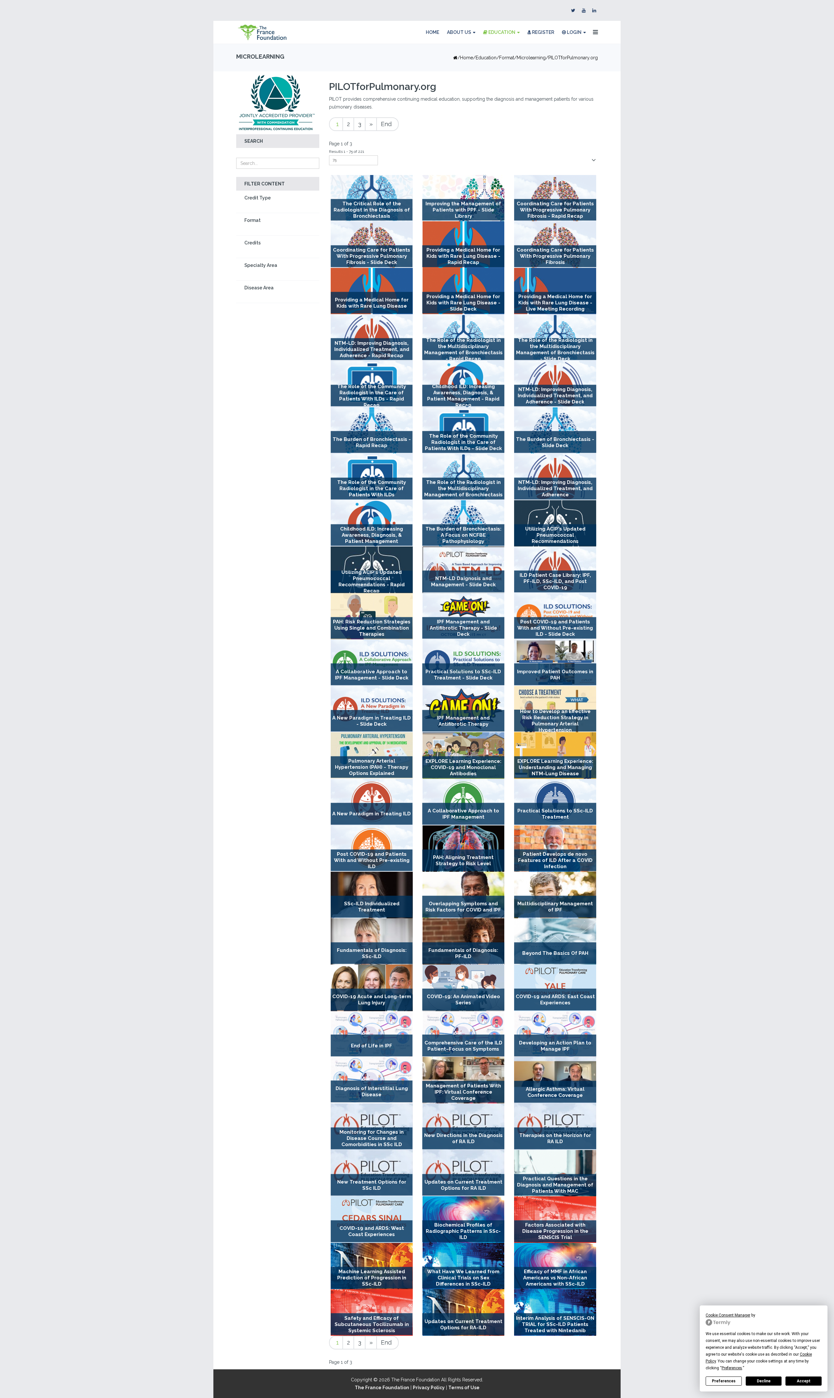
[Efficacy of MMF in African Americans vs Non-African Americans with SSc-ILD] (555, 1266)
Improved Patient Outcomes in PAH (555, 674)
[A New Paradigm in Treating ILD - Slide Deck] (372, 709)
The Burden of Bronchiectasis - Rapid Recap (372, 442)
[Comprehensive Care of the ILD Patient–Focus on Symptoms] (464, 1034)
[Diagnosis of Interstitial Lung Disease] (372, 1080)
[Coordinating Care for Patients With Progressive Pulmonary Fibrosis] (555, 244)
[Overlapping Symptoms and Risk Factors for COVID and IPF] (464, 895)
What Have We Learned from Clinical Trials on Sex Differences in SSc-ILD (463, 1278)
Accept (804, 1381)
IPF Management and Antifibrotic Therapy (463, 721)
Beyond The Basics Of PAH (555, 953)
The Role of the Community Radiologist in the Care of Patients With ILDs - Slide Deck (463, 442)
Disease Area (259, 287)
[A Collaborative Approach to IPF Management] (464, 802)
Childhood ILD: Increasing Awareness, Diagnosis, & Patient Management (371, 535)
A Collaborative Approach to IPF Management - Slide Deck (372, 674)
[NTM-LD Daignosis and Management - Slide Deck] (464, 569)
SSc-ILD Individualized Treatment (371, 907)
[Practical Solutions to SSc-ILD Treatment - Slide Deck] (464, 662)
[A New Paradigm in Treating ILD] (372, 802)
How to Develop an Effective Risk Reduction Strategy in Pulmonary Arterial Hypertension (555, 720)
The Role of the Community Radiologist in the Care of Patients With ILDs (371, 489)
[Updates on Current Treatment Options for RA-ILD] (464, 1312)
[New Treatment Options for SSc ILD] (372, 1173)
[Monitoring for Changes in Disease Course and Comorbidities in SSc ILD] (372, 1126)
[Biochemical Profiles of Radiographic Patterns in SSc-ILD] (464, 1219)
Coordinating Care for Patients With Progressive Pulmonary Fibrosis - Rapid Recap (555, 210)
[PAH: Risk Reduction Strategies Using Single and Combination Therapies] (372, 616)
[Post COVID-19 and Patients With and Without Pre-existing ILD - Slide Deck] (555, 616)
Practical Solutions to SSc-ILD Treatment (555, 814)
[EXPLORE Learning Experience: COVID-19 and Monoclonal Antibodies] (464, 755)
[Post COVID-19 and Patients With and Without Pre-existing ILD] (372, 848)
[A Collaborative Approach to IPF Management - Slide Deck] (372, 662)
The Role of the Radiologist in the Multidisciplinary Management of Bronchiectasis (463, 489)
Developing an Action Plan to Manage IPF (555, 1046)
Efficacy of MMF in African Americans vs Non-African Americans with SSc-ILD (555, 1278)
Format (252, 220)
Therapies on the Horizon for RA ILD (555, 1138)
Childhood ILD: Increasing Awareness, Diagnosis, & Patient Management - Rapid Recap (463, 396)
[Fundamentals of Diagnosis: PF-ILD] (464, 941)
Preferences (724, 1381)
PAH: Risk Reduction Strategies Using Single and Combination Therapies (371, 628)
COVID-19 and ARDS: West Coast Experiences (371, 1231)
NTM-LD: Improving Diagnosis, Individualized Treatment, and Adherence (555, 489)
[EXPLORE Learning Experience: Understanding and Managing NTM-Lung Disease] (555, 755)
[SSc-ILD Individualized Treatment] (372, 895)
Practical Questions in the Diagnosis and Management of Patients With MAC (555, 1185)
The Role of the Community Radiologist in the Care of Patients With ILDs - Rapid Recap (371, 396)
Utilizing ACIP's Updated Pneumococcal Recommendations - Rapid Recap (371, 581)
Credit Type (257, 197)
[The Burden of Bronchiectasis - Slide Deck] (555, 430)
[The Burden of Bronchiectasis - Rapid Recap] (372, 430)
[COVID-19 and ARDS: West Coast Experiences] (372, 1219)
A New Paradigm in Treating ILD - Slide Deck (371, 721)
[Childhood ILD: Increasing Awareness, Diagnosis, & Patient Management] (372, 523)
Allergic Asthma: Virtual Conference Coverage (555, 1092)
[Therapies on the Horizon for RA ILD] (555, 1126)
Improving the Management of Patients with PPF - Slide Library (463, 210)
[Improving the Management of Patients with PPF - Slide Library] (464, 198)
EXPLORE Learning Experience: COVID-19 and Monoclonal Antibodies (463, 767)
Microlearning (531, 57)
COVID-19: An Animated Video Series (463, 1000)
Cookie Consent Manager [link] (728, 1315)
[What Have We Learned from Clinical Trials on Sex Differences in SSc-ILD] (464, 1266)
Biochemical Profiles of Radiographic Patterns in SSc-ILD (463, 1231)
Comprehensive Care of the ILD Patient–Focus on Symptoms (463, 1046)
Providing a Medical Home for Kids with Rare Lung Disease (372, 303)
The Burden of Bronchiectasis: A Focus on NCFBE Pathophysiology (463, 535)
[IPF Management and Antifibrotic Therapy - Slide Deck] (464, 616)
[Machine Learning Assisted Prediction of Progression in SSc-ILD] (372, 1266)
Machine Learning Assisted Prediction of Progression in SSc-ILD (371, 1278)
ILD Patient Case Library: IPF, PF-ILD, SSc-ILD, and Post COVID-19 (555, 582)
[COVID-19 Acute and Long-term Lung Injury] (372, 988)
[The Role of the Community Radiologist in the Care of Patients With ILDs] (372, 477)
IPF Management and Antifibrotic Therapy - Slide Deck (463, 628)
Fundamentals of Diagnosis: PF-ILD (463, 953)
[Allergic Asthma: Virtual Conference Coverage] (555, 1080)
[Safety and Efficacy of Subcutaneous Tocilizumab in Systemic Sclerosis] (372, 1312)
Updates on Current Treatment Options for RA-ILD (463, 1324)
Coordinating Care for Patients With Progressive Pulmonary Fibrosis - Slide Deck (371, 256)
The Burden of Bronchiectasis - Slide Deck (555, 442)
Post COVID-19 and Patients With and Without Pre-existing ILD (372, 860)
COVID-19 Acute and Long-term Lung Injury (371, 1000)
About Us (459, 32)
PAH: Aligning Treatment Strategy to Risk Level (463, 860)
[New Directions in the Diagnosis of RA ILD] (464, 1126)
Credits (252, 242)
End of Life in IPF (371, 1046)
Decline (763, 1381)
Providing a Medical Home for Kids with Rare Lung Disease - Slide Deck (463, 303)
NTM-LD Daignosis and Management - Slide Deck (463, 581)
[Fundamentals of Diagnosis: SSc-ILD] (372, 941)
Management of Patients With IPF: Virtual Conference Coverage (463, 1092)
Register (542, 32)
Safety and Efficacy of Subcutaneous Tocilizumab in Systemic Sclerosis (372, 1324)
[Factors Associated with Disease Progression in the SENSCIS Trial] (555, 1219)
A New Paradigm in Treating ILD (371, 814)
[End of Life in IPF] (372, 1034)
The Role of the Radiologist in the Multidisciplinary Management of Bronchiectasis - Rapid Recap (463, 349)
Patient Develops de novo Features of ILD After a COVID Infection (555, 860)
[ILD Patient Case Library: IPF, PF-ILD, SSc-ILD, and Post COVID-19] (555, 569)
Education (501, 32)
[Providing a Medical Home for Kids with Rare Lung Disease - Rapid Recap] (464, 244)
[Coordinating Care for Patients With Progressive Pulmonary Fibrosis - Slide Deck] (372, 244)
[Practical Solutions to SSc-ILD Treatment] (555, 802)
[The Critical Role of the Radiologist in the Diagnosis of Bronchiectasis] (372, 198)
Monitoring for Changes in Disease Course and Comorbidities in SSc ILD (371, 1138)
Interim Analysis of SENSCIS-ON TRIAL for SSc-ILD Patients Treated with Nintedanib (555, 1324)
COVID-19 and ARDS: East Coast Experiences (555, 1000)
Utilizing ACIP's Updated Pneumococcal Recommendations (555, 535)
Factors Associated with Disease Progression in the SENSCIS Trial (555, 1231)
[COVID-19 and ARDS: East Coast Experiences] (555, 988)
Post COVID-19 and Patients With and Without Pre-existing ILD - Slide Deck (555, 628)
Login (574, 32)
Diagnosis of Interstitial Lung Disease (372, 1091)
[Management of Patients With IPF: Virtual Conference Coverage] (464, 1080)
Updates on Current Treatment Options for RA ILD (463, 1185)
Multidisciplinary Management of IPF (555, 907)
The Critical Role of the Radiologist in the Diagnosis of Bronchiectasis (372, 210)
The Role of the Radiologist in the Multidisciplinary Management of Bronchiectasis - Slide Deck (555, 349)
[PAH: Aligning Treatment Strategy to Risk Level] (464, 848)
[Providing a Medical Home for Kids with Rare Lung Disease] (372, 291)
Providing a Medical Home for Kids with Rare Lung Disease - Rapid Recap (463, 256)
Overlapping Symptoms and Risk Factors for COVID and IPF (463, 907)
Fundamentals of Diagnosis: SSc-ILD (372, 953)
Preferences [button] (732, 1368)
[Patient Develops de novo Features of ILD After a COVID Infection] (555, 848)
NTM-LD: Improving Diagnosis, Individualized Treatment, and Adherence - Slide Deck (555, 395)
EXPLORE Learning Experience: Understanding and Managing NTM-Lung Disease (555, 767)
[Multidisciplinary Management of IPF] (555, 895)
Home (432, 32)
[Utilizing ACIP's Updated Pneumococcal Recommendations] (555, 523)
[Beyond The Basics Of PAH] (555, 941)
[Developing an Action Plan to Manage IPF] (555, 1034)
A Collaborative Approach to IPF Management (463, 814)
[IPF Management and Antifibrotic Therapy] (464, 709)
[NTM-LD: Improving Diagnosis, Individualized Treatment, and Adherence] (555, 477)
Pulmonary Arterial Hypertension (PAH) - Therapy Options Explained (371, 767)
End (386, 124)
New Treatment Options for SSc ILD (371, 1185)
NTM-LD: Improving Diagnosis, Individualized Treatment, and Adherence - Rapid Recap (371, 349)
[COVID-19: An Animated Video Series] (464, 988)
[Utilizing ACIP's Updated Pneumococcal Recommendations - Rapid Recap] (372, 569)
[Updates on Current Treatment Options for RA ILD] (464, 1173)
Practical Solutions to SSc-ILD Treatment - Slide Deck (463, 674)
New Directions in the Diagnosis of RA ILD (463, 1138)
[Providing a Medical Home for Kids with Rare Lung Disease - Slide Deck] (464, 291)
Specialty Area (260, 265)
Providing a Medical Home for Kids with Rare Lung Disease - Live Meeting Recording (555, 303)
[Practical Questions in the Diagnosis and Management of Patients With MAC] (555, 1173)
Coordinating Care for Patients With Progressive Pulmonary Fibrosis (555, 256)
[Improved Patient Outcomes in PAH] (555, 662)
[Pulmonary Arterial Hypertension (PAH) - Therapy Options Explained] (372, 755)
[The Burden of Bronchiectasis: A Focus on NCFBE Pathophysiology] (464, 523)
